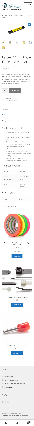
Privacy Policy (8, 376)
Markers (11, 15)
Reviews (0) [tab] (5, 115)
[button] (29, 24)
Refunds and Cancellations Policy (14, 383)
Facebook (7, 402)
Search (17, 423)
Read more (17, 256)
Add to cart (15, 90)
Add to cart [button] (17, 305)
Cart (26, 421)
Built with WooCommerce (20, 415)
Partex (15, 101)
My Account (5, 423)
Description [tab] (5, 110)
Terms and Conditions (11, 380)
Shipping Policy (9, 387)
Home (5, 15)
